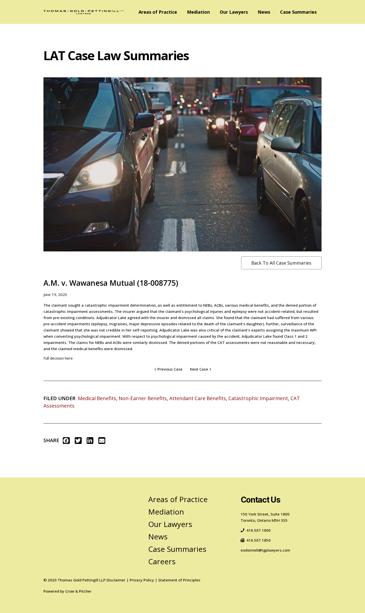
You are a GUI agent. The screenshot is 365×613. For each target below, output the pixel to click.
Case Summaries (298, 12)
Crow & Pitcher (78, 591)
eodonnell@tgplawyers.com (265, 550)
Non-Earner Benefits (143, 398)
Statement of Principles (179, 579)
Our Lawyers (234, 12)
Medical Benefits (97, 398)
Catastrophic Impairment (258, 398)
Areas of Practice (158, 12)
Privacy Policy (142, 579)
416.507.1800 (258, 530)
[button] (66, 440)
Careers (162, 561)
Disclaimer (116, 579)
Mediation (198, 12)
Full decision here (58, 358)
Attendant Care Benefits (197, 398)
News (264, 12)
